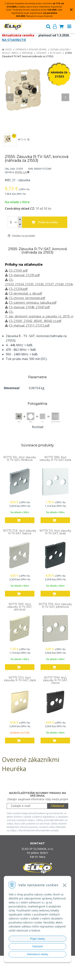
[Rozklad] (37, 417)
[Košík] (61, 26)
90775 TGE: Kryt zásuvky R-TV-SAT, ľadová (19, 532)
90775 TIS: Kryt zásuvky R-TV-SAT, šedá (55, 532)
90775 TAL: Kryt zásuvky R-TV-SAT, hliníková (19, 459)
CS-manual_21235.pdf (24, 275)
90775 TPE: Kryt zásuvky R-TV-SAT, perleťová (55, 605)
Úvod (8, 49)
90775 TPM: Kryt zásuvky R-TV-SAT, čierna (55, 680)
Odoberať (57, 805)
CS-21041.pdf (18, 270)
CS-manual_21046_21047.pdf (29, 307)
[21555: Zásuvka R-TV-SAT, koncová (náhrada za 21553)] (37, 95)
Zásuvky (41, 53)
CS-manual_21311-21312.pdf (29, 325)
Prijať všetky (37, 938)
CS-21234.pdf (18, 289)
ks (16, 222)
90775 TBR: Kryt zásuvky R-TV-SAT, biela (55, 459)
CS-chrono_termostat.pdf (27, 298)
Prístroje (27, 53)
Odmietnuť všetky (37, 954)
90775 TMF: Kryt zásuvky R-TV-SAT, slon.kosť (19, 606)
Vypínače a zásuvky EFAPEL (31, 49)
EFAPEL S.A (21, 172)
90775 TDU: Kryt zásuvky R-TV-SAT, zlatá (20, 679)
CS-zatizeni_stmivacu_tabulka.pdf (33, 302)
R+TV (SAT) (55, 53)
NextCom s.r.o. (44, 962)
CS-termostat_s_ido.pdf (25, 293)
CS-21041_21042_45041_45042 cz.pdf (35, 321)
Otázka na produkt (23, 235)
